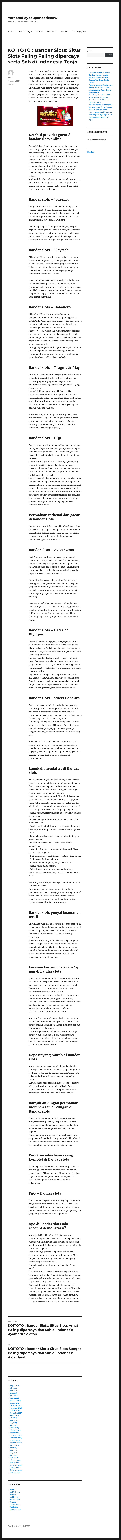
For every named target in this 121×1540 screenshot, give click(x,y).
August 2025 (14, 1415)
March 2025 (14, 1428)
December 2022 (16, 1470)
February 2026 (15, 1401)
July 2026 (13, 1388)
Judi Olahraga (15, 1492)
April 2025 (13, 1425)
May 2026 (13, 1393)
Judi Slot (12, 31)
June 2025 (13, 1420)
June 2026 (13, 1391)
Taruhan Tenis (15, 1510)
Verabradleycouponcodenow (32, 18)
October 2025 (15, 1410)
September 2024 (16, 1443)
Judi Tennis (14, 1497)
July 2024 (13, 1448)
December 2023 (15, 1465)
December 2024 (16, 1435)
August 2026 (14, 1386)
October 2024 (15, 1440)
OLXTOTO (26, 1526)
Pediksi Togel (25, 31)
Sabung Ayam (79, 31)
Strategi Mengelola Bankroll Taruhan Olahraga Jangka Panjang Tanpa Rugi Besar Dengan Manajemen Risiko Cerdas (99, 78)
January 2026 (15, 1403)
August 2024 (14, 1445)
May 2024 (13, 1453)
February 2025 (15, 1430)
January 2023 (14, 1468)
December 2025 (16, 1406)
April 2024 (13, 1455)
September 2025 (16, 1413)
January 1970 (14, 1473)
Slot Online (52, 31)
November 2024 (16, 1438)
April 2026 (14, 1396)
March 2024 (14, 1458)
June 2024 (13, 1450)
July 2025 (13, 1418)
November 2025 (16, 1408)
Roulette (39, 31)
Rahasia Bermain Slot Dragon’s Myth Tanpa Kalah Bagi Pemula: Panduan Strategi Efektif (100, 107)
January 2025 (15, 1433)
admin (10, 78)
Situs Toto (91, 152)
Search (89, 51)
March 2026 (14, 1398)
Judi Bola (64, 31)
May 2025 (13, 1423)
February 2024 (15, 1460)
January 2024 (15, 1463)
